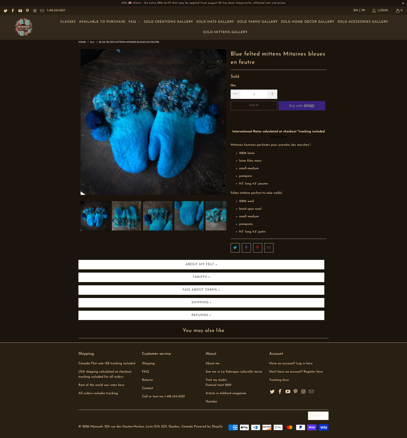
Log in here (304, 363)
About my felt (199, 264)
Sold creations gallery (168, 22)
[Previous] (84, 122)
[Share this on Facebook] (246, 247)
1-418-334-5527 (56, 10)
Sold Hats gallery (215, 22)
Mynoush (96, 426)
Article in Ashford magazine (226, 393)
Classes (68, 22)
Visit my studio (216, 380)
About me (213, 363)
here (286, 380)
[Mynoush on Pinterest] (27, 10)
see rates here (114, 385)
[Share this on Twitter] (235, 247)
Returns (147, 380)
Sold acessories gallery (362, 22)
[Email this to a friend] (268, 247)
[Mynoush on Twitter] (5, 10)
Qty (233, 85)
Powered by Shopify (208, 426)
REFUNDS (199, 315)
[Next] (222, 122)
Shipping (148, 363)
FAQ (133, 22)
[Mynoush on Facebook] (13, 10)
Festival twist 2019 (218, 385)
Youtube (211, 401)
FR (363, 10)
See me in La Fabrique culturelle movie (234, 371)
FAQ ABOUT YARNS (200, 289)
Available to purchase (102, 22)
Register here (313, 371)
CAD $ (315, 415)
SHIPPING (200, 302)
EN (356, 10)
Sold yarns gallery (257, 22)
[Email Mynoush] (42, 10)
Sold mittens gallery (225, 32)
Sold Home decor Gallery (307, 22)
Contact (147, 388)
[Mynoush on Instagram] (34, 10)
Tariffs (200, 277)
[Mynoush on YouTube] (20, 10)
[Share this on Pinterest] (257, 247)
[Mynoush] (23, 27)
